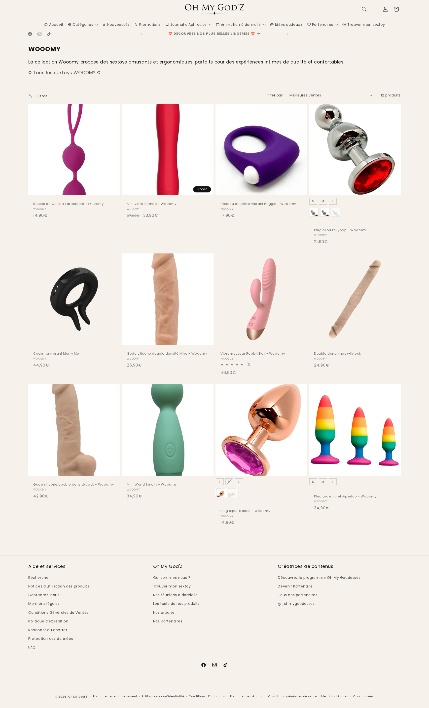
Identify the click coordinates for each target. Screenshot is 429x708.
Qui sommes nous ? (171, 577)
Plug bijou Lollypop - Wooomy (340, 230)
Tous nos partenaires (297, 594)
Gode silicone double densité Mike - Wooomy (167, 354)
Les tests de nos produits (176, 603)
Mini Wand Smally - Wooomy (152, 485)
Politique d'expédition (48, 621)
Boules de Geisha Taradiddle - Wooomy (68, 204)
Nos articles (164, 612)
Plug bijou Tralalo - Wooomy (245, 511)
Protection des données (50, 638)
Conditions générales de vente (292, 696)
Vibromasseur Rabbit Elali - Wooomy (252, 354)
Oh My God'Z (78, 697)
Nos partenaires (167, 621)
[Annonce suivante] (287, 34)
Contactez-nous (43, 594)
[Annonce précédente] (141, 34)
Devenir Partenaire (295, 586)
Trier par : (275, 95)
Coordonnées (363, 696)
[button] (364, 9)
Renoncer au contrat (47, 629)
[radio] (313, 201)
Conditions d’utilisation (207, 696)
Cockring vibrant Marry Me (56, 354)
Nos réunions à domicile (175, 594)
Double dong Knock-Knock (337, 354)
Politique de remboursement (115, 696)
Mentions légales (44, 603)
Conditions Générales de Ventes (58, 612)
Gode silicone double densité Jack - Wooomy (73, 485)
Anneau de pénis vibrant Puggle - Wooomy (258, 204)
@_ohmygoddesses (296, 603)
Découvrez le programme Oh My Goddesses (319, 577)
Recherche (38, 577)
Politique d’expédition (246, 696)
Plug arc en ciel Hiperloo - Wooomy (345, 496)
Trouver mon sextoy (172, 586)
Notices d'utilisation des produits (58, 586)
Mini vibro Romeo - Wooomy (152, 204)
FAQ (32, 647)
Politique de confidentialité (163, 696)
